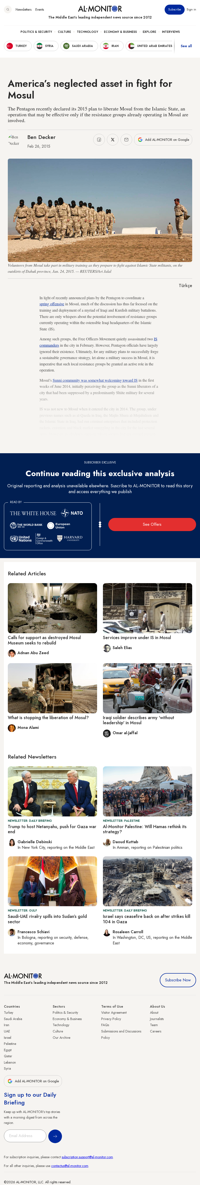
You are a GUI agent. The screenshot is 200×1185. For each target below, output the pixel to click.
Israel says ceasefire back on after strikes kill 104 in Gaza (146, 919)
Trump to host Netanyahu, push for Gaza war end (52, 829)
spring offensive (52, 303)
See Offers (152, 524)
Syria (7, 1068)
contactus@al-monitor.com (69, 1165)
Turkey (8, 1012)
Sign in (191, 9)
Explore (149, 31)
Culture (64, 31)
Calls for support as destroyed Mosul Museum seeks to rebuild (44, 640)
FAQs (105, 1024)
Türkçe (185, 285)
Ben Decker (41, 137)
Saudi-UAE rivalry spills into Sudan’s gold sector (47, 919)
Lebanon (10, 1062)
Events (39, 9)
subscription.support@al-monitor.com (87, 1157)
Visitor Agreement (114, 1012)
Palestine (10, 1043)
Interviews (171, 31)
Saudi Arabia (13, 1018)
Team (154, 1024)
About (154, 1012)
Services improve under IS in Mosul (137, 637)
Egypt (7, 1050)
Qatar (8, 1056)
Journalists (157, 1018)
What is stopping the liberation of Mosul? (48, 718)
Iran (6, 1024)
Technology (87, 31)
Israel (7, 1037)
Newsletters (23, 9)
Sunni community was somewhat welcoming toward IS (95, 380)
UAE (7, 1031)
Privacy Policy (111, 1018)
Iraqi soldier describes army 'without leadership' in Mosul (138, 720)
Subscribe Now (178, 980)
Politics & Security (36, 31)
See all (186, 46)
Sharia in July (66, 446)
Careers (155, 1031)
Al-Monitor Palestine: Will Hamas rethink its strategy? (145, 829)
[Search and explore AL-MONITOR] (8, 9)
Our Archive (61, 1037)
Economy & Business (120, 31)
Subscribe (174, 9)
